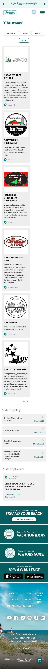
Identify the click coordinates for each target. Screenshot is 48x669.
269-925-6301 (24, 648)
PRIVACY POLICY (24, 660)
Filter (24, 40)
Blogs (25, 33)
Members (11, 33)
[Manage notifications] (34, 12)
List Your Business (24, 519)
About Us (13, 593)
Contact (13, 600)
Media (28, 600)
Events (38, 33)
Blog (28, 593)
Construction (14, 606)
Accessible (28, 606)
